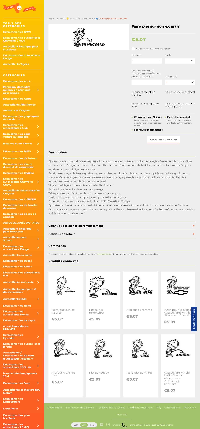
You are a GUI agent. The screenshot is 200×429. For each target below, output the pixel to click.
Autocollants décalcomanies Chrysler (21, 192)
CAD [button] (92, 425)
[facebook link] (101, 425)
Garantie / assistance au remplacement (75, 225)
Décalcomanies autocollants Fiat (21, 274)
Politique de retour (61, 233)
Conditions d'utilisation (140, 407)
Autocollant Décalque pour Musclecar (20, 48)
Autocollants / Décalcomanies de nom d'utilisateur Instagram (18, 355)
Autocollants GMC (15, 299)
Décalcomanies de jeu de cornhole (19, 215)
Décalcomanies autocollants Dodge (21, 57)
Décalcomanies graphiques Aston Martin (21, 118)
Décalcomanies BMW (17, 31)
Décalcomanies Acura (17, 98)
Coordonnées (55, 407)
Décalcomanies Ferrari (17, 266)
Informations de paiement (79, 407)
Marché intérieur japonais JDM (20, 375)
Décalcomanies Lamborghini (13, 400)
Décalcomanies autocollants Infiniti (21, 345)
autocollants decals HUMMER (16, 328)
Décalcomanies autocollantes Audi (15, 126)
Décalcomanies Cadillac (18, 173)
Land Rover (10, 408)
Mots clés (122, 414)
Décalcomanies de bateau (20, 158)
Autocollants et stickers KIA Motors (21, 391)
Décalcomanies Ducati (17, 260)
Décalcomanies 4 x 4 (16, 81)
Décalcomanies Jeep (16, 383)
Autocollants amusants (18, 282)
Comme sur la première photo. (153, 48)
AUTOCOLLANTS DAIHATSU (21, 222)
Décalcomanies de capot (19, 320)
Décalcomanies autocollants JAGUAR (17, 366)
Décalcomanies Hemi (17, 305)
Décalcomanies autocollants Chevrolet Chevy (21, 39)
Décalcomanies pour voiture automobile (16, 135)
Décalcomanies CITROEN (19, 199)
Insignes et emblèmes (17, 143)
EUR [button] (84, 425)
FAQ (158, 407)
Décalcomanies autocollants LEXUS (16, 426)
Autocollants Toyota (16, 64)
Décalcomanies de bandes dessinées (20, 207)
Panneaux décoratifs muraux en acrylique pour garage (16, 90)
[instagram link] (108, 425)
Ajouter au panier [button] (163, 139)
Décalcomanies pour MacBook (16, 417)
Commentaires (172, 407)
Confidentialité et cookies (111, 407)
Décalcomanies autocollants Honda (16, 313)
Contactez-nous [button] (193, 319)
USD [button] (76, 425)
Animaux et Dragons (16, 110)
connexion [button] (104, 254)
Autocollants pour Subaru (15, 239)
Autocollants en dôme (17, 255)
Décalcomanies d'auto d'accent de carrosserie (18, 166)
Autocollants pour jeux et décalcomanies (19, 291)
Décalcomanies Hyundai (13, 336)
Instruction (190, 407)
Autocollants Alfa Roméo (19, 104)
